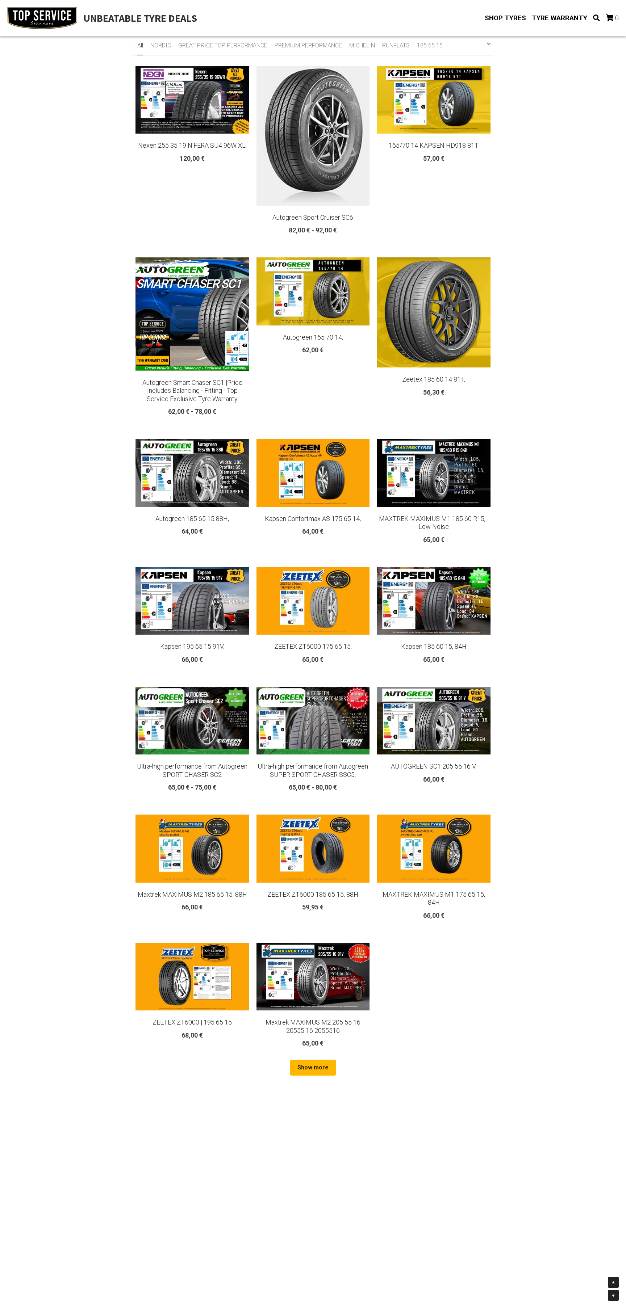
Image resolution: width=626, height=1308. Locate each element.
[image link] (42, 17)
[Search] (596, 18)
